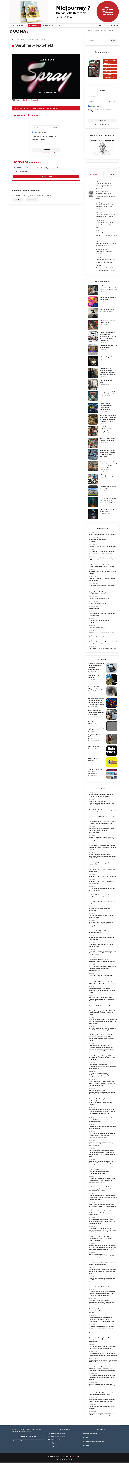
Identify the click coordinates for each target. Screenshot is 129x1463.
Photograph (99, 202)
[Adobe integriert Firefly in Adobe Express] (93, 301)
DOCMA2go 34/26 (53, 1443)
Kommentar (94, 174)
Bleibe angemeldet (39, 132)
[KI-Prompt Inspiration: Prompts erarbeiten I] (93, 313)
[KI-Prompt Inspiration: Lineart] (93, 384)
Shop (89, 30)
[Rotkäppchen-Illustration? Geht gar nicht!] (93, 325)
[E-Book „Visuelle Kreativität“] (111, 762)
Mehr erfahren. (57, 168)
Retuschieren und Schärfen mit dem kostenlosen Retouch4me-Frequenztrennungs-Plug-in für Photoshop (96, 725)
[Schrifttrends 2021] (111, 750)
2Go (21, 39)
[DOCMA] (18, 31)
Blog (96, 30)
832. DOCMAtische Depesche (56, 1440)
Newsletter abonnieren (90, 1433)
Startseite (16, 39)
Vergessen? (56, 127)
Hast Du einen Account (47, 153)
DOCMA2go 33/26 (53, 1446)
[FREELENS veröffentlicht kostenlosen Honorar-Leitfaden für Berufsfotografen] (111, 668)
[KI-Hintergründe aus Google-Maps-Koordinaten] (93, 479)
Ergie (97, 241)
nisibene (98, 257)
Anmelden (46, 150)
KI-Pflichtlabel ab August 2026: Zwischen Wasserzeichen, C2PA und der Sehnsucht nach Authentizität (108, 336)
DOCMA (77, 1456)
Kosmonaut (99, 212)
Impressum (86, 1445)
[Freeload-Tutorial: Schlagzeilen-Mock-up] (111, 691)
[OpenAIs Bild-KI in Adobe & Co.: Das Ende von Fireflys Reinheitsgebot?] (93, 502)
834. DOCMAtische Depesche (56, 1433)
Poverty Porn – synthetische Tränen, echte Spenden (107, 429)
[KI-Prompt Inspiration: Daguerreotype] (93, 361)
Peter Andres (100, 220)
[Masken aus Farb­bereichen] (111, 679)
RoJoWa (98, 230)
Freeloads (27, 39)
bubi (97, 181)
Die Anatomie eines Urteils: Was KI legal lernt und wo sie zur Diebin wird (108, 287)
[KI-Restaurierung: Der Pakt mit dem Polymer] (93, 349)
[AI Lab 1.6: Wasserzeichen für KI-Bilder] (93, 490)
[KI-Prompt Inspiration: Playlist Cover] (93, 514)
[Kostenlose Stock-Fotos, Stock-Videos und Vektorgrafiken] (111, 774)
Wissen (103, 30)
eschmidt (98, 265)
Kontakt (85, 1437)
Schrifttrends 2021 (94, 746)
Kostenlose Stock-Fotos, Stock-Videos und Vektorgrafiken (96, 771)
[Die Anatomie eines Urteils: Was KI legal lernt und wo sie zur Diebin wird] (93, 290)
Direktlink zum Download (29, 100)
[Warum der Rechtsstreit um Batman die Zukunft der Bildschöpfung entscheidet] (93, 454)
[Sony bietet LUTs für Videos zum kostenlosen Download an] (111, 739)
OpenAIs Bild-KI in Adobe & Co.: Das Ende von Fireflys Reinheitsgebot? (108, 500)
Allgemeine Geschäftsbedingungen (93, 1441)
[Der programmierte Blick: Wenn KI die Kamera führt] (93, 396)
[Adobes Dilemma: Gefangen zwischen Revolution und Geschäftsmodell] (93, 408)
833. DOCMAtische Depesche (56, 1436)
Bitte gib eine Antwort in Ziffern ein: (45, 136)
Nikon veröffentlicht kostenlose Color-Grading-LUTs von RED (96, 712)
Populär (111, 174)
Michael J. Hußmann (102, 191)
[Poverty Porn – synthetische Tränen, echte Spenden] (93, 431)
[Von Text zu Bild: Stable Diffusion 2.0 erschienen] (93, 443)
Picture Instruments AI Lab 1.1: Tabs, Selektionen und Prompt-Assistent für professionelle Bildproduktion (108, 465)
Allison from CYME (101, 249)
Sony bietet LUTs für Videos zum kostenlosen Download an (96, 736)
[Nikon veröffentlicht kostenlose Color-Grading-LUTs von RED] (111, 714)
